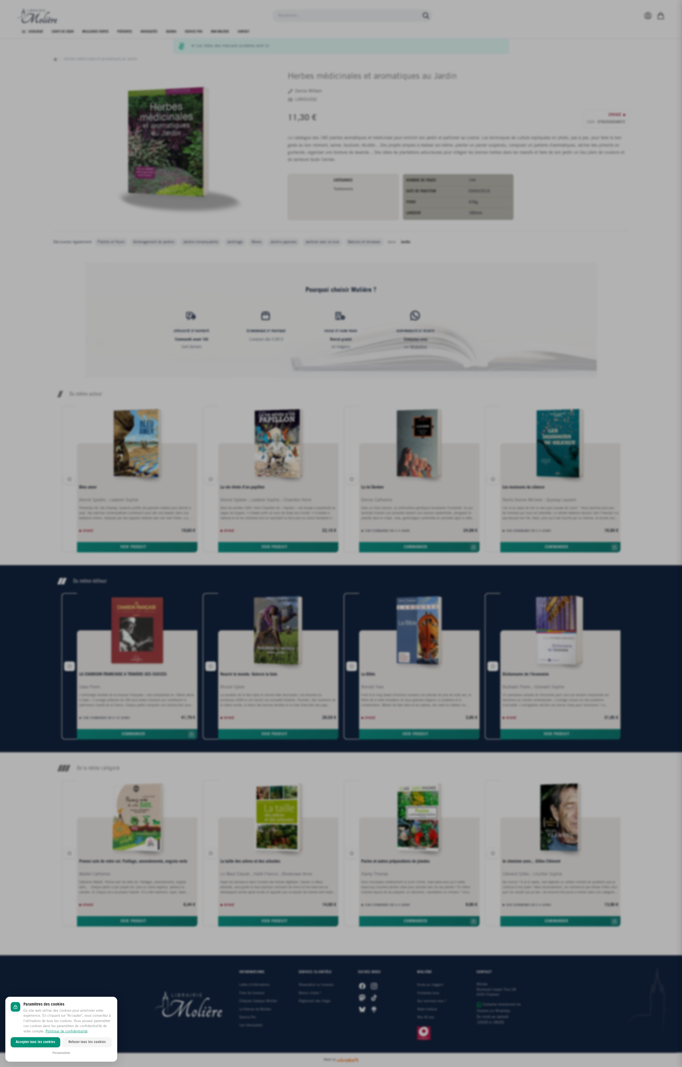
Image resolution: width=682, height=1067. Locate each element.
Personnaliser (61, 1053)
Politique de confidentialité (67, 1031)
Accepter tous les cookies (35, 1042)
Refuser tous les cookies (87, 1042)
